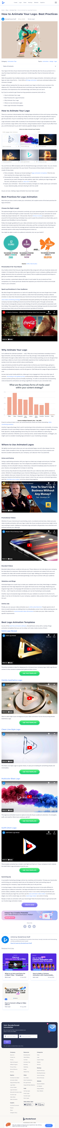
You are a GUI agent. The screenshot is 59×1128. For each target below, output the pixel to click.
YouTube (25, 1059)
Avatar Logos (26, 1093)
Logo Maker (12, 1085)
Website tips (26, 1071)
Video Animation (13, 1099)
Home (3, 10)
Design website (40, 1088)
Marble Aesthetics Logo (12, 680)
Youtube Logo (13, 1094)
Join (7, 1042)
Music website (40, 1090)
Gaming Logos (27, 1090)
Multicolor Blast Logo (11, 779)
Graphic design (40, 1059)
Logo (20, 2)
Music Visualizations (28, 1080)
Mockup (30, 2)
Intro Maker (26, 1077)
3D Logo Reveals (27, 1082)
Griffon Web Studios (31, 263)
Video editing (26, 1057)
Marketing (26, 1066)
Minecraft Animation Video (16, 1092)
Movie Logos (26, 1098)
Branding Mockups (41, 1072)
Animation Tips (13, 10)
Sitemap (12, 1071)
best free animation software (18, 626)
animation (46, 61)
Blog (7, 10)
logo (55, 61)
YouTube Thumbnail (14, 1105)
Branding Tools (27, 1054)
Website (36, 2)
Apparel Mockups (41, 1070)
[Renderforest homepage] (3, 2)
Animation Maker (14, 1080)
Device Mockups (40, 1077)
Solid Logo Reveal (9, 631)
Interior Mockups (40, 1075)
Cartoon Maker (13, 1087)
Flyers (11, 1110)
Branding (26, 1064)
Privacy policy (13, 1066)
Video (24, 2)
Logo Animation (13, 1089)
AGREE (49, 1125)
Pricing (11, 1059)
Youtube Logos (27, 1095)
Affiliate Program (14, 1064)
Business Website (40, 1083)
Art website (39, 1086)
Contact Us (12, 1057)
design (52, 61)
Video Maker (12, 1097)
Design (25, 1069)
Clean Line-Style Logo (11, 729)
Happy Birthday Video (15, 1082)
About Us (12, 1054)
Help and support (14, 1062)
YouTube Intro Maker (14, 1077)
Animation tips (27, 1062)
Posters (11, 1107)
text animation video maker (37, 893)
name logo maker (31, 896)
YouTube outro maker (13, 479)
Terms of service (13, 1069)
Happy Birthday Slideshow (29, 1085)
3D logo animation (31, 80)
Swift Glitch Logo (9, 828)
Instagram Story (13, 1112)
